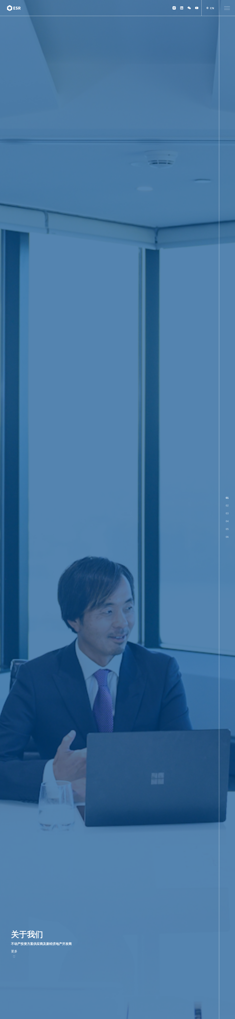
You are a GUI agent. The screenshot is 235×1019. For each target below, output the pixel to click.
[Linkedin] (181, 8)
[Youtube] (196, 8)
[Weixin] (189, 8)
